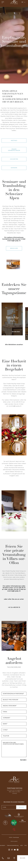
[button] (23, 2)
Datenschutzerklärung (12, 845)
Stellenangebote (14, 841)
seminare (14, 167)
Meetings (14, 140)
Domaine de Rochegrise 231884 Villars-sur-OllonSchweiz (14, 791)
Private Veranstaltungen (14, 149)
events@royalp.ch (14, 240)
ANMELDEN (21, 807)
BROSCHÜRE (14, 248)
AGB (21, 845)
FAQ (25, 845)
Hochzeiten (14, 159)
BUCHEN (22, 858)
